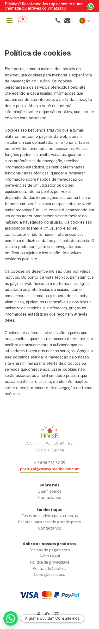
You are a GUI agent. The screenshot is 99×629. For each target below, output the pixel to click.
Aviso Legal (49, 556)
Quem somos (50, 491)
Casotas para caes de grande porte (49, 522)
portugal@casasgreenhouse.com (49, 469)
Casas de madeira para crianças (49, 515)
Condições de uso (49, 574)
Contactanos (49, 497)
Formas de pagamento (49, 550)
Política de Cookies (49, 568)
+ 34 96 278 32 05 (49, 462)
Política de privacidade (49, 562)
